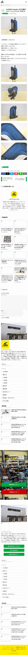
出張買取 (5, 380)
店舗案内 (5, 395)
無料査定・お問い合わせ (8, 398)
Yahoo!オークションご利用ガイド (8, 649)
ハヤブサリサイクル (14, 199)
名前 (3, 310)
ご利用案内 (5, 371)
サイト (2, 315)
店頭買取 (5, 377)
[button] (3, 173)
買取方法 (5, 374)
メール (3, 313)
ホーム (4, 368)
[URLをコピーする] (25, 173)
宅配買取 (5, 383)
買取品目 (5, 386)
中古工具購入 (6, 401)
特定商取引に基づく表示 (20, 647)
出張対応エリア (6, 392)
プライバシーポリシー (10, 647)
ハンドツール (5, 13)
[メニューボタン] (26, 2)
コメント (4, 295)
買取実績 (5, 389)
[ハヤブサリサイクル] (2, 2)
